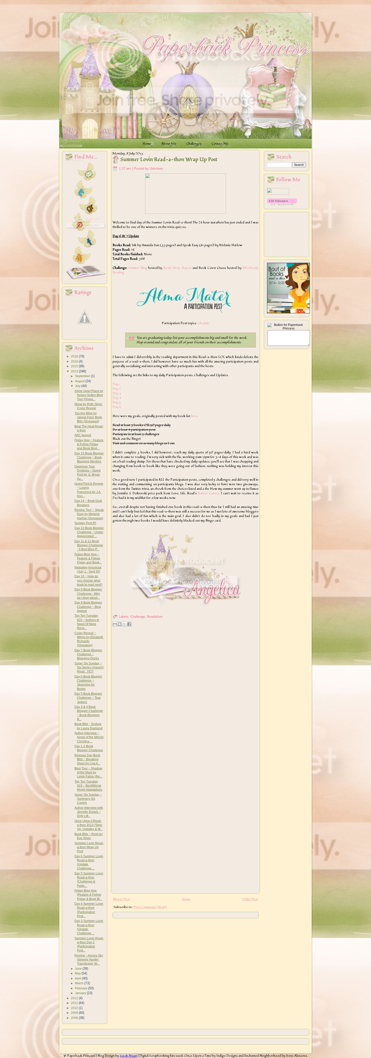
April (78, 978)
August (80, 381)
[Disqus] (185, 693)
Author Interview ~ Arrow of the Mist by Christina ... (89, 737)
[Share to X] (124, 624)
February (81, 988)
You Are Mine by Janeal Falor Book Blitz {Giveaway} (88, 417)
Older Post (250, 899)
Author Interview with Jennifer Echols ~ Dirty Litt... (88, 812)
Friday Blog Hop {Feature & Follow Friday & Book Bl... (88, 895)
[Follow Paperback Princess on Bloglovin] (282, 204)
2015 (75, 366)
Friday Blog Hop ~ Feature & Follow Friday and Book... (88, 558)
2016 (75, 361)
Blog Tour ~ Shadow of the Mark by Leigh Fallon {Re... (88, 773)
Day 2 (117, 388)
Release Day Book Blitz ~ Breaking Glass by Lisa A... (87, 759)
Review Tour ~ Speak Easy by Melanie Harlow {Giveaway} (89, 514)
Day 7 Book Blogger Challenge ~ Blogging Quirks (88, 654)
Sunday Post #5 (85, 523)
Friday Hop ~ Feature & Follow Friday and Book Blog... (88, 444)
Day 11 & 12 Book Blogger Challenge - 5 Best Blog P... (88, 545)
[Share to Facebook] (129, 624)
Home (186, 899)
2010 (75, 1008)
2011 (75, 1003)
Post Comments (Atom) (150, 907)
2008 (75, 1018)
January (81, 993)
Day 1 (116, 384)
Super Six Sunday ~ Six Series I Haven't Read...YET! (88, 668)
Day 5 (117, 402)
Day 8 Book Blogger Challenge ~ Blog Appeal (88, 607)
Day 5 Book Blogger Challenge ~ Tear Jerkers (88, 698)
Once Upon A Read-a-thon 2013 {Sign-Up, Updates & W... (88, 825)
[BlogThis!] (119, 624)
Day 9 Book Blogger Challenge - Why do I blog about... (88, 594)
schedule (203, 323)
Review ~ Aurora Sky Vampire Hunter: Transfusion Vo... (88, 960)
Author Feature (208, 493)
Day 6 (117, 407)
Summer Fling (137, 268)
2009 (75, 1013)
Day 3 (117, 393)
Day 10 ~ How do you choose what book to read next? (88, 580)
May (78, 973)
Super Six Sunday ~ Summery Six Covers (88, 799)
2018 (75, 356)
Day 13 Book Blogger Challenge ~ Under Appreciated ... (89, 532)
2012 (75, 998)
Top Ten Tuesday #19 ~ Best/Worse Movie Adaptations (88, 786)
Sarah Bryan (128, 1055)
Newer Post (121, 899)
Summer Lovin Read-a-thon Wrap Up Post (89, 847)
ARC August (82, 435)
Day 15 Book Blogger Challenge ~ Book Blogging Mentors (89, 457)
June (79, 968)
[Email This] (114, 624)
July (78, 386)
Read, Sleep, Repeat (177, 268)
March (79, 983)
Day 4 (117, 398)
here (194, 416)
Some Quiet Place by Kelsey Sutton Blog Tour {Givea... (88, 395)
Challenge (137, 616)
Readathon (155, 616)
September (83, 376)
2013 (75, 371)
